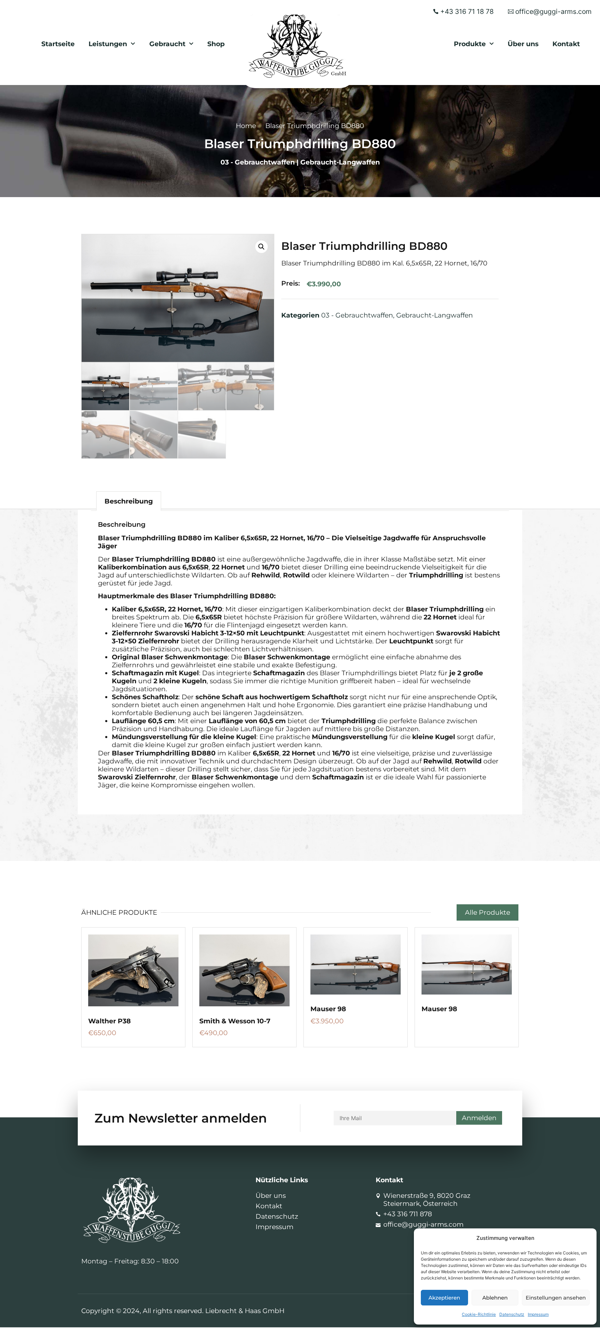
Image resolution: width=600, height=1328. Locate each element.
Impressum (538, 1314)
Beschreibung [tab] (129, 501)
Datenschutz (511, 1314)
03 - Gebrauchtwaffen (257, 162)
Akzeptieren (444, 1297)
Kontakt (566, 44)
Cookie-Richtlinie (479, 1314)
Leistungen (108, 44)
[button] (261, 246)
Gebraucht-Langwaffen (340, 162)
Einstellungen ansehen (556, 1297)
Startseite (58, 44)
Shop (216, 44)
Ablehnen (495, 1297)
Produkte (470, 44)
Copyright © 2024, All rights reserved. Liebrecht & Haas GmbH (182, 1310)
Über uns (523, 44)
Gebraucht (167, 44)
